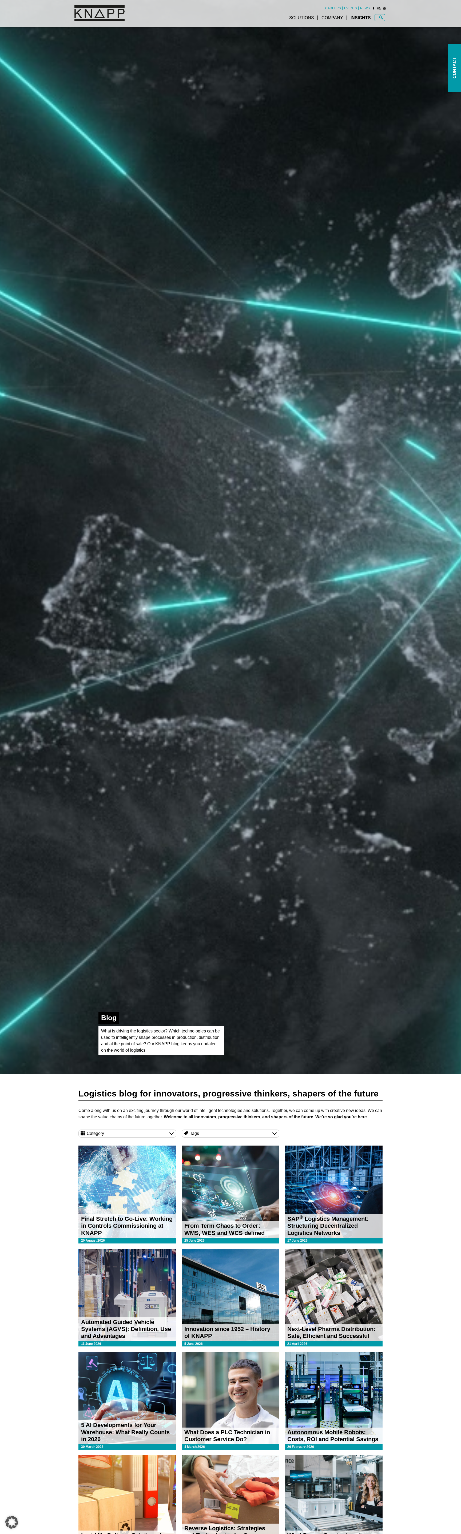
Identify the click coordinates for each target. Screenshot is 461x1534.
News (365, 8)
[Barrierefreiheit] (373, 8)
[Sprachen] (384, 8)
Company (332, 17)
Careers (333, 8)
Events (350, 8)
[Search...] (381, 17)
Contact (454, 68)
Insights (361, 17)
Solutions (301, 17)
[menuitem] (333, 8)
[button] (11, 1522)
